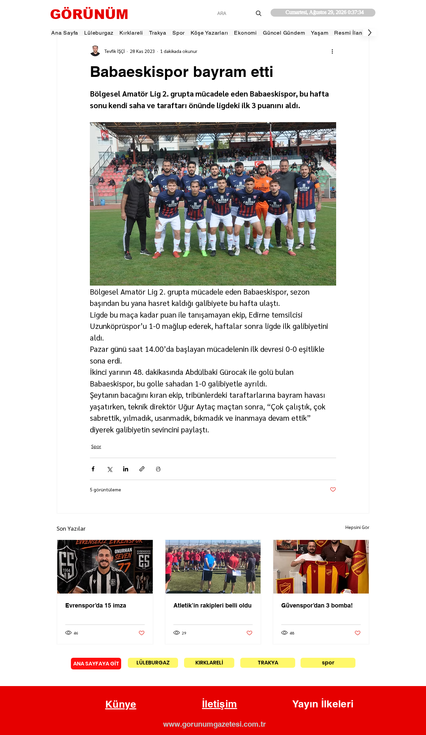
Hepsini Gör (357, 527)
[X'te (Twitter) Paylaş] (109, 469)
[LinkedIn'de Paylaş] (125, 469)
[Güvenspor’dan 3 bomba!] (321, 567)
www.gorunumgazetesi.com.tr (214, 724)
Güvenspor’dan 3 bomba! (317, 605)
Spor (96, 446)
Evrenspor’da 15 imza (95, 605)
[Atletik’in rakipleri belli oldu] (213, 567)
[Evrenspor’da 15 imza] (105, 567)
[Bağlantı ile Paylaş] (142, 469)
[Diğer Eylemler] (332, 51)
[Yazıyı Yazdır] (158, 469)
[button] (120, 704)
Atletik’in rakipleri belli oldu (212, 605)
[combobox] (240, 13)
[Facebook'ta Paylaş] (93, 469)
